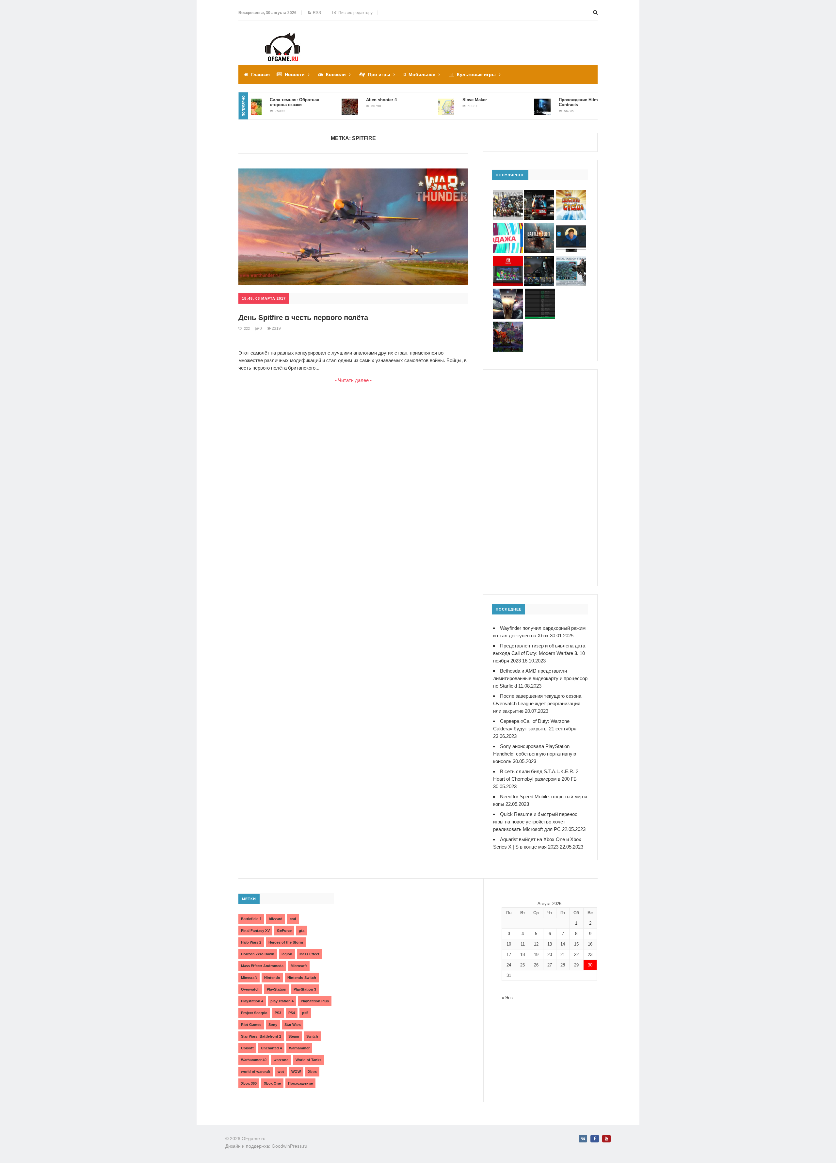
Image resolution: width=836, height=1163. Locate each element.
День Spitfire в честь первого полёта (303, 317)
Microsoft (299, 966)
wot (281, 1072)
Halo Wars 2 (251, 942)
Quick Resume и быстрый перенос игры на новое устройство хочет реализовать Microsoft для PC (535, 821)
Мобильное (422, 74)
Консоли (336, 74)
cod (293, 919)
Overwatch (250, 989)
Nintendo (272, 978)
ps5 (305, 1013)
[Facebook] (594, 1138)
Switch (312, 1036)
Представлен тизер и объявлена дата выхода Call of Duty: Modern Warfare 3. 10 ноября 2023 (539, 653)
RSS (316, 12)
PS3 (278, 1013)
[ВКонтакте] (583, 1138)
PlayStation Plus (315, 1001)
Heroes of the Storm (285, 942)
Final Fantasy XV (255, 930)
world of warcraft (255, 1072)
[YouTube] (606, 1138)
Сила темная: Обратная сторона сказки (272, 102)
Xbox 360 (249, 1083)
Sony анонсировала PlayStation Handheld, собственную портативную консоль (534, 753)
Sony (272, 1025)
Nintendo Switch (301, 978)
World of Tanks (308, 1060)
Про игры (379, 74)
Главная (260, 74)
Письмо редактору (354, 12)
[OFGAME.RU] (282, 37)
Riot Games (251, 1025)
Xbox (312, 1072)
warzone (281, 1060)
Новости (295, 74)
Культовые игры (476, 74)
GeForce (284, 930)
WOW (296, 1072)
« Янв (507, 997)
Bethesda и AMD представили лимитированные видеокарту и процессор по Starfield (540, 678)
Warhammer (299, 1048)
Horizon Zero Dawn (257, 954)
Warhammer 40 (253, 1060)
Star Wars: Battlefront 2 (261, 1036)
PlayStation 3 (305, 989)
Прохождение (300, 1083)
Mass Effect (309, 954)
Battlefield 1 (251, 919)
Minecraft (249, 978)
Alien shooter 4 (359, 99)
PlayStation (276, 989)
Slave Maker (452, 99)
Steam (293, 1036)
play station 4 (282, 1001)
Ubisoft (247, 1048)
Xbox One (272, 1083)
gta (301, 930)
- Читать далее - (353, 380)
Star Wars (292, 1025)
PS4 (291, 1013)
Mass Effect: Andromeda (262, 966)
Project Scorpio (254, 1013)
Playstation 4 (252, 1001)
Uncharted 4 (271, 1048)
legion (286, 954)
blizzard (275, 919)
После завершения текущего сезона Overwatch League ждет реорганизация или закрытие (537, 703)
